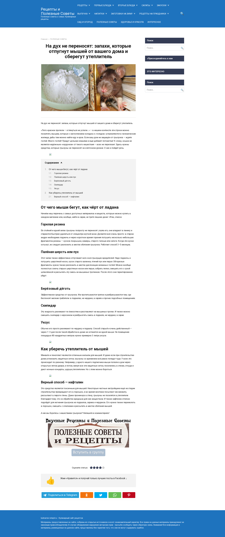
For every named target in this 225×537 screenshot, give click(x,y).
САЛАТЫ (146, 5)
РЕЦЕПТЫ (82, 5)
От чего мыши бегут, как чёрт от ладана (68, 169)
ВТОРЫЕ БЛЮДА (126, 5)
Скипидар (58, 185)
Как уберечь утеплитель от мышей (66, 193)
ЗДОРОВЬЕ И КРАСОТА (132, 22)
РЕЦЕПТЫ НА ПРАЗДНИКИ (152, 13)
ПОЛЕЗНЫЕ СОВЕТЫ (107, 22)
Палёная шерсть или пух (65, 177)
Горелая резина (61, 173)
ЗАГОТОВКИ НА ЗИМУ (122, 13)
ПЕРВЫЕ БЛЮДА (102, 5)
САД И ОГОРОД (85, 22)
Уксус (56, 188)
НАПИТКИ (99, 13)
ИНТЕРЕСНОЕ (154, 22)
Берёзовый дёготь (62, 181)
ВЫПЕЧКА (82, 13)
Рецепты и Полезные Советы (57, 11)
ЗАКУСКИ (161, 5)
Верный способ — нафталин (66, 197)
